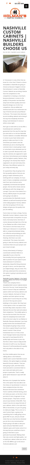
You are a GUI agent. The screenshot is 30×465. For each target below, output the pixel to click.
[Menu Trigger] (26, 6)
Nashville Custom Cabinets (18, 52)
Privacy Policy (21, 463)
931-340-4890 (19, 3)
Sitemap (13, 463)
